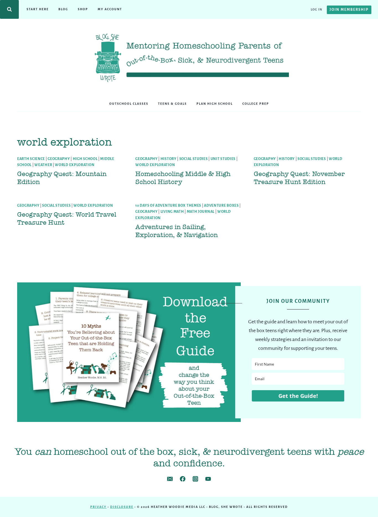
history (168, 159)
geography (59, 159)
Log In (316, 9)
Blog (63, 9)
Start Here (38, 9)
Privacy (98, 506)
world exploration (74, 165)
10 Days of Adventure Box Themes (168, 206)
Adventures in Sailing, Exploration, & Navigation (176, 231)
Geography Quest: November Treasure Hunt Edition (299, 178)
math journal (200, 212)
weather (43, 165)
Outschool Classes (128, 103)
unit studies (223, 159)
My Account (110, 9)
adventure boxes (221, 206)
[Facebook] (182, 478)
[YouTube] (208, 478)
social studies (193, 159)
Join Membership (349, 10)
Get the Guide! (298, 396)
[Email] (169, 478)
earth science (31, 159)
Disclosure (121, 506)
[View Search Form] (9, 9)
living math (172, 212)
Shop (83, 9)
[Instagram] (195, 478)
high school (85, 159)
